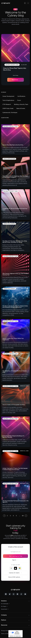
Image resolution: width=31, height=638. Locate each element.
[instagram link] (13, 594)
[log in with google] (11, 568)
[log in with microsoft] (19, 568)
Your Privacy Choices (17, 632)
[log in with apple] (15, 568)
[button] (25, 3)
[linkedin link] (5, 594)
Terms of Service (6, 633)
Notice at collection (15, 636)
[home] (6, 3)
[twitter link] (9, 594)
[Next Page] (26, 515)
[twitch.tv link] (21, 594)
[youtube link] (25, 594)
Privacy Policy (5, 630)
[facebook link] (17, 594)
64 (23, 515)
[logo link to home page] (15, 591)
